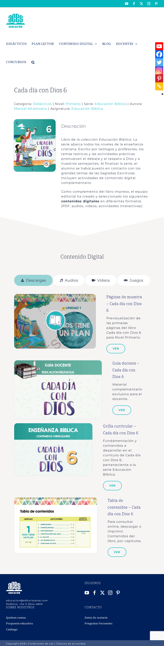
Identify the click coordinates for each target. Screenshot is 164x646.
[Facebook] (159, 54)
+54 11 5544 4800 (31, 604)
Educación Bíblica (111, 104)
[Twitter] (159, 62)
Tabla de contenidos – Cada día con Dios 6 (124, 507)
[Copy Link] (159, 86)
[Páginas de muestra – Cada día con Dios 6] (55, 296)
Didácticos (42, 104)
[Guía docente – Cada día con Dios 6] (58, 362)
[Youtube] (159, 46)
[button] (33, 62)
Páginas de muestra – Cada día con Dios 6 (124, 304)
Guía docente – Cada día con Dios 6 (125, 370)
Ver (116, 348)
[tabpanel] (82, 427)
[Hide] (162, 94)
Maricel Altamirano (30, 109)
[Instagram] (159, 70)
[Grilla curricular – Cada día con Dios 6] (53, 425)
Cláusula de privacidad (70, 643)
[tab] (33, 280)
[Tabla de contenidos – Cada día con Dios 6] (55, 500)
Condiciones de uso (41, 643)
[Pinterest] (159, 78)
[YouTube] (87, 593)
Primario (73, 104)
